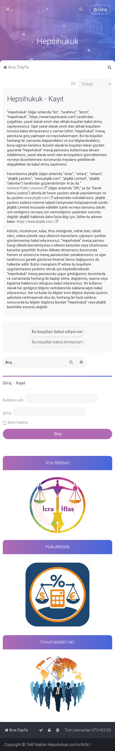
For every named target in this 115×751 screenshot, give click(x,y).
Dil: (73, 83)
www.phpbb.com (36, 198)
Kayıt (20, 383)
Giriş (7, 383)
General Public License (24, 188)
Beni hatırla (18, 422)
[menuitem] (100, 9)
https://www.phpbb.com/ (35, 222)
